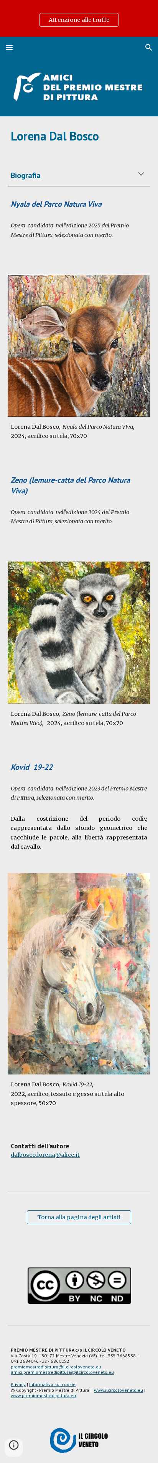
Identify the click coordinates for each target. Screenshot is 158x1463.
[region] (79, 18)
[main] (79, 136)
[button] (9, 47)
